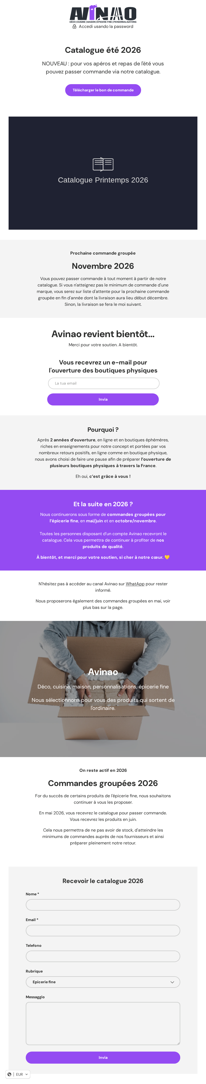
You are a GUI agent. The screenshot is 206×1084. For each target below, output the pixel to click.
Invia (103, 399)
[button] (17, 1074)
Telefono (34, 945)
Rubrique (34, 971)
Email (31, 919)
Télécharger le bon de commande (103, 90)
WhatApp (135, 584)
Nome (31, 894)
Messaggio (35, 996)
